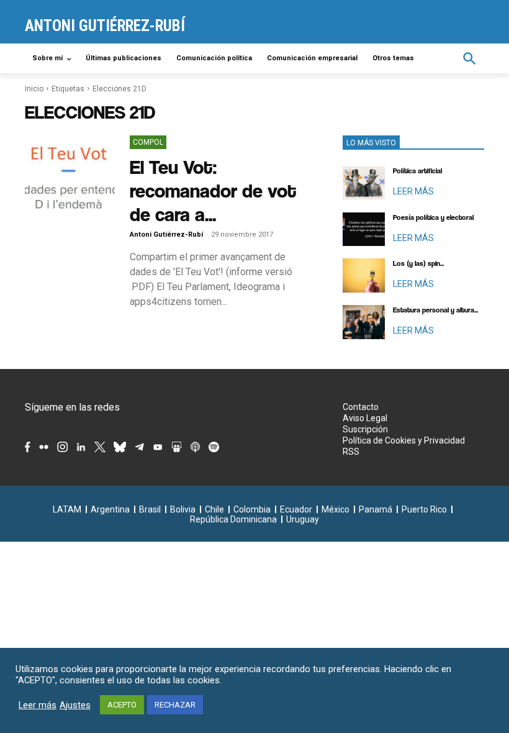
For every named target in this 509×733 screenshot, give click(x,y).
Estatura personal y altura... (435, 310)
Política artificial (417, 170)
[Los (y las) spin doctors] (364, 275)
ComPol (148, 142)
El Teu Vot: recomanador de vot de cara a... (213, 190)
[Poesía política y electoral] (364, 229)
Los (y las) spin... (418, 263)
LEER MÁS (413, 191)
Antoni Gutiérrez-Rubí (166, 234)
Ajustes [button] (75, 705)
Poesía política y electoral (433, 217)
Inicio (34, 88)
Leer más (37, 705)
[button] (469, 58)
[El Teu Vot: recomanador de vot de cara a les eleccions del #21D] (70, 178)
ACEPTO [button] (122, 704)
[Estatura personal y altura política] (364, 322)
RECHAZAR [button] (175, 704)
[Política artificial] (364, 183)
